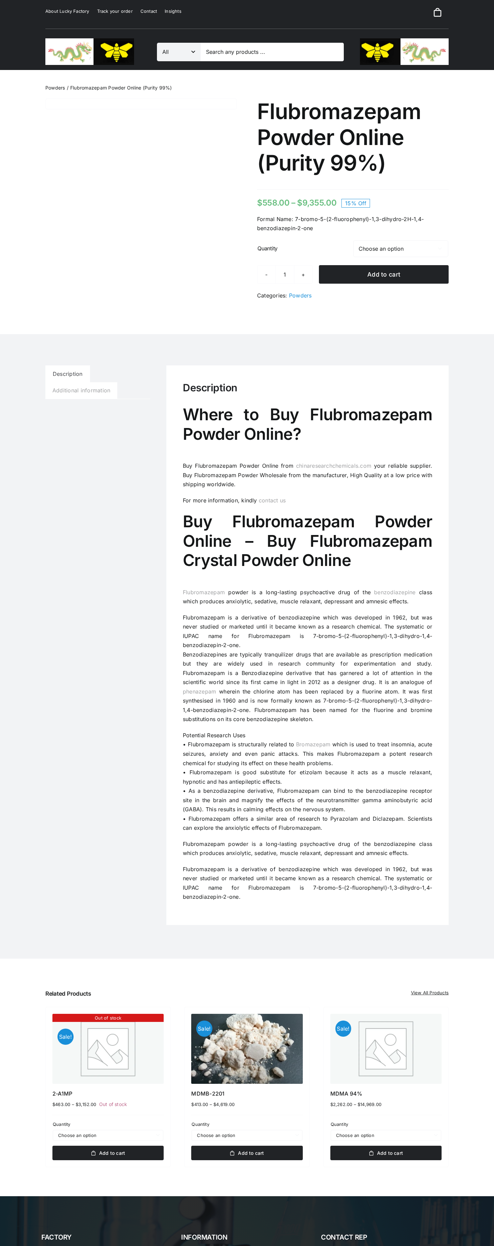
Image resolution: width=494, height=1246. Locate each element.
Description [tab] (68, 373)
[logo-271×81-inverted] (404, 41)
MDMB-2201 (207, 1093)
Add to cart (383, 274)
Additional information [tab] (81, 390)
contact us (272, 500)
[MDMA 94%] (386, 1049)
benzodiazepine (394, 592)
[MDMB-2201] (246, 1049)
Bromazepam (313, 744)
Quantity (267, 248)
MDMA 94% (346, 1093)
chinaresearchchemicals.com (333, 465)
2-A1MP (62, 1093)
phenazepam (199, 691)
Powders (300, 295)
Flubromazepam (204, 592)
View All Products (430, 992)
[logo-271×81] (89, 41)
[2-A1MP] (108, 1049)
